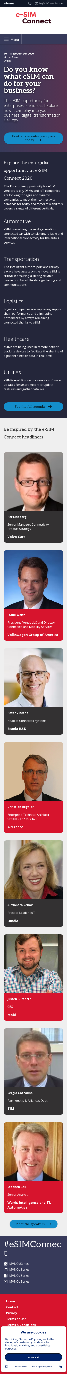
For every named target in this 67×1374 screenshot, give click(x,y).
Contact (12, 1307)
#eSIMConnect (32, 1249)
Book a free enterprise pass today (33, 138)
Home (10, 1301)
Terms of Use (16, 1319)
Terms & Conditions (21, 1325)
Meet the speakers (30, 1224)
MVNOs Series (19, 1270)
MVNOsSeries (19, 1264)
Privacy (11, 1313)
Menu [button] (15, 40)
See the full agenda (30, 406)
